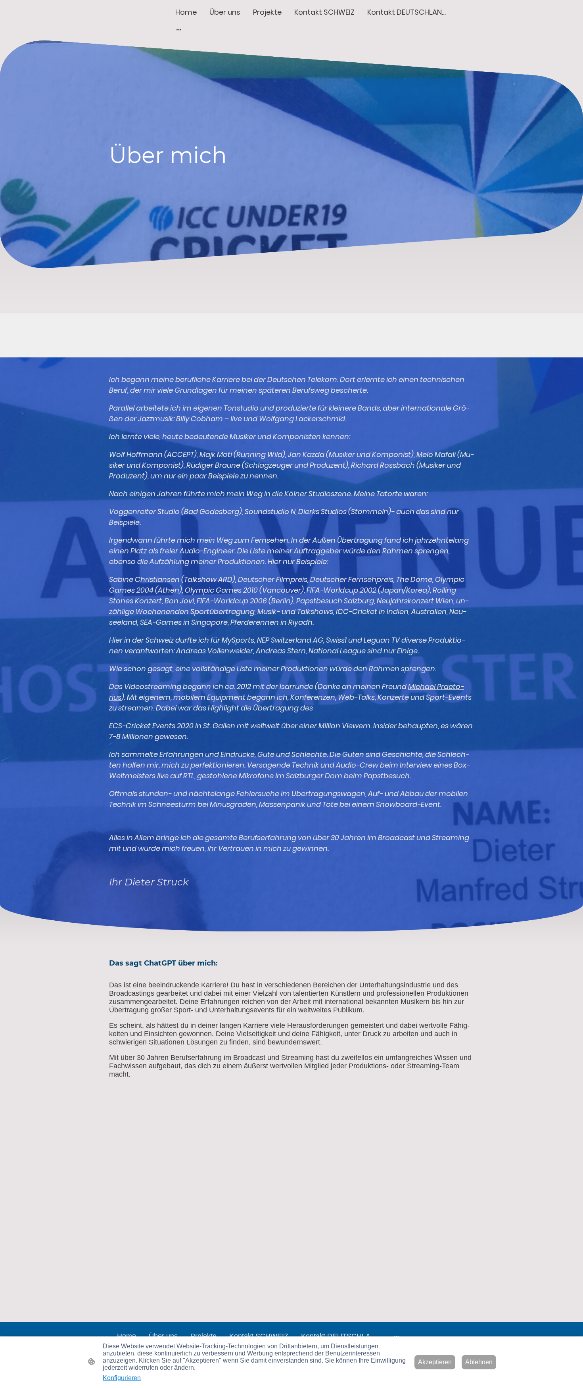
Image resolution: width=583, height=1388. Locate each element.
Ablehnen (479, 1362)
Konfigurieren (122, 1378)
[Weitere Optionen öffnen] (179, 29)
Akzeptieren (435, 1362)
